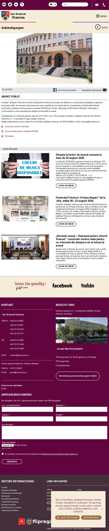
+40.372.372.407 (17, 329)
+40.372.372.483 (17, 344)
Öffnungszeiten (62, 361)
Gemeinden (5, 496)
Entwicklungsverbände (10, 499)
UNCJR (49, 490)
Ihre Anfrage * (8, 424)
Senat (79, 490)
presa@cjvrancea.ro (18, 372)
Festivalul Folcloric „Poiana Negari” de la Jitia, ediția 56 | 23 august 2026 (80, 199)
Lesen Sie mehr (66, 186)
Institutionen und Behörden (11, 493)
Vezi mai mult (91, 517)
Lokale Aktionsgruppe (9, 502)
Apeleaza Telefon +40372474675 (104, 4)
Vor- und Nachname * (11, 405)
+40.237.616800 (16, 321)
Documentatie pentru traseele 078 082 (21, 131)
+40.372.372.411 (17, 333)
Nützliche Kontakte (8, 505)
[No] (102, 509)
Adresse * (60, 405)
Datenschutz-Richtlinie (9, 510)
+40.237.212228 (16, 340)
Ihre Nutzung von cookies (11, 507)
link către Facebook (62, 285)
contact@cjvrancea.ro (19, 355)
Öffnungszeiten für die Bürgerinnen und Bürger (76, 357)
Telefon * (6, 415)
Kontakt (4, 487)
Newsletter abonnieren (92, 90)
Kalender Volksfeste (9, 490)
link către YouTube (87, 285)
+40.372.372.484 (17, 349)
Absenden (12, 462)
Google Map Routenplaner (70, 349)
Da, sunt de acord (67, 517)
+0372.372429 (16, 368)
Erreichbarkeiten (63, 365)
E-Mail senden (97, 4)
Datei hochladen (9, 442)
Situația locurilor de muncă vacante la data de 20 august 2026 (79, 156)
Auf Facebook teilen (67, 90)
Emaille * (59, 415)
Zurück (104, 27)
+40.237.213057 (16, 325)
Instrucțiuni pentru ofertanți (17, 126)
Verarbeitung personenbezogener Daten (78, 376)
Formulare (9, 136)
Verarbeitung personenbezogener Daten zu (59, 454)
